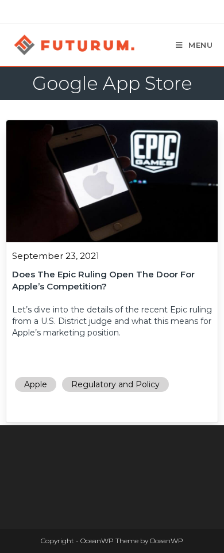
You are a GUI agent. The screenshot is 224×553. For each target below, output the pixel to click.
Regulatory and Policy (115, 384)
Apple (35, 384)
